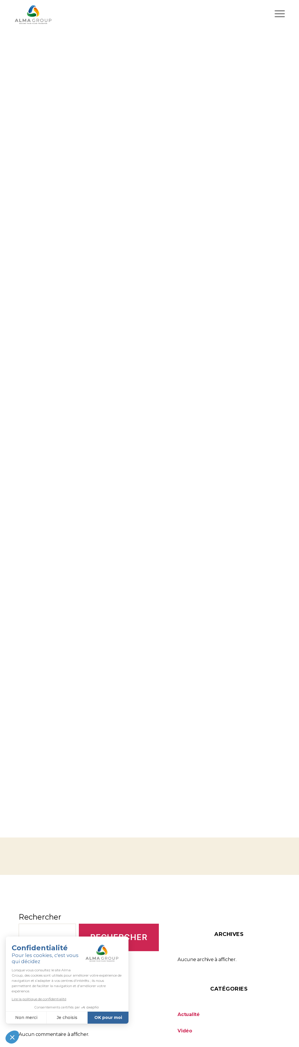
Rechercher (40, 916)
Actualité (189, 1014)
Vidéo (185, 1031)
